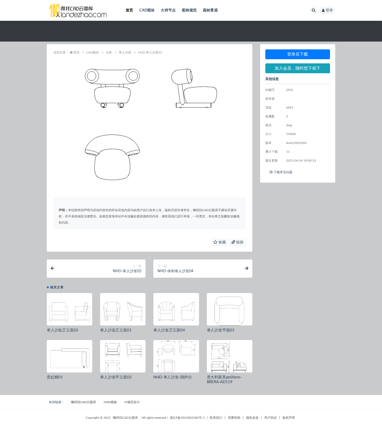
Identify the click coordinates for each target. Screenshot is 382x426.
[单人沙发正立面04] (176, 311)
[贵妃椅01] (69, 358)
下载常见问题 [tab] (283, 172)
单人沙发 (125, 52)
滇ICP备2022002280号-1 (187, 417)
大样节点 (168, 10)
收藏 (222, 242)
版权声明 (288, 417)
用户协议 (270, 417)
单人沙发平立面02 (115, 377)
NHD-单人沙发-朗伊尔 (172, 377)
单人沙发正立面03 (62, 330)
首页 (129, 10)
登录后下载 (297, 54)
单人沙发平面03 (220, 330)
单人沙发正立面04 (169, 330)
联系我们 (216, 417)
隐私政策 (252, 417)
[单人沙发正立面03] (69, 311)
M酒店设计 (132, 402)
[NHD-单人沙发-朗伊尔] (176, 358)
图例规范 (189, 10)
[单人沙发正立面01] (123, 311)
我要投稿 (234, 417)
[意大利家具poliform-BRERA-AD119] (229, 358)
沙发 (109, 52)
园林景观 (210, 10)
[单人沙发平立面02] (123, 358)
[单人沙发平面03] (229, 311)
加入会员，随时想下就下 (297, 68)
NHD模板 (110, 402)
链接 (239, 242)
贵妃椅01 (55, 377)
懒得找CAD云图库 (83, 402)
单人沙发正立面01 (115, 330)
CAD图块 (147, 10)
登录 (329, 10)
